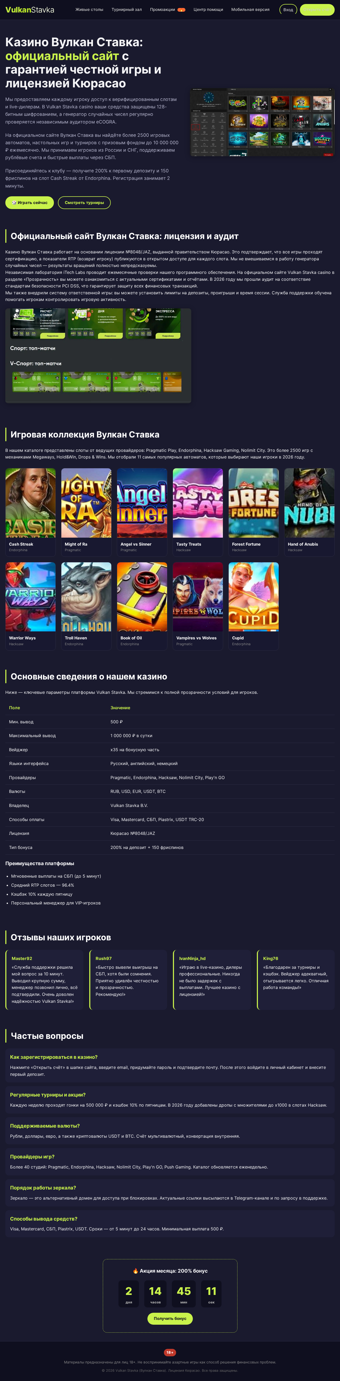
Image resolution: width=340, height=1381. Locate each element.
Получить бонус (170, 1318)
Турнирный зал (127, 9)
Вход (288, 9)
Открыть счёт (317, 9)
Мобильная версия (250, 9)
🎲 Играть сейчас (30, 202)
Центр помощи (208, 9)
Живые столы (89, 9)
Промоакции (166, 9)
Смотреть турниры (84, 202)
